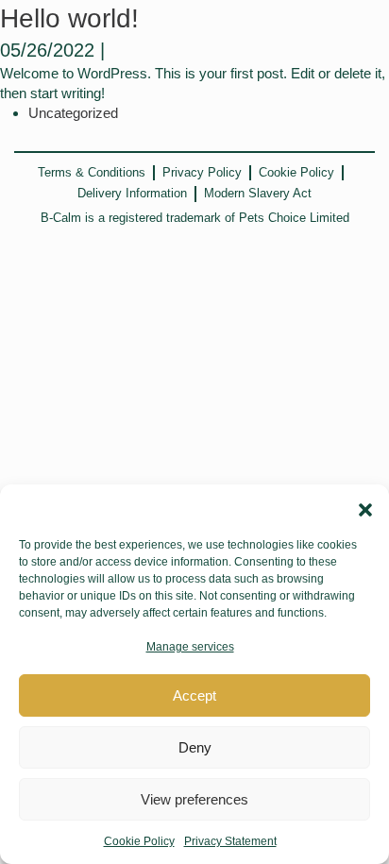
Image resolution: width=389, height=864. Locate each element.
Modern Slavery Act (258, 193)
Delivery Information (132, 193)
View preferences (194, 799)
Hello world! (69, 18)
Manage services (190, 646)
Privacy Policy (202, 172)
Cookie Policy (139, 841)
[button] (363, 508)
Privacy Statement (230, 841)
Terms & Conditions (91, 172)
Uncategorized (73, 113)
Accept (194, 695)
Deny (194, 747)
